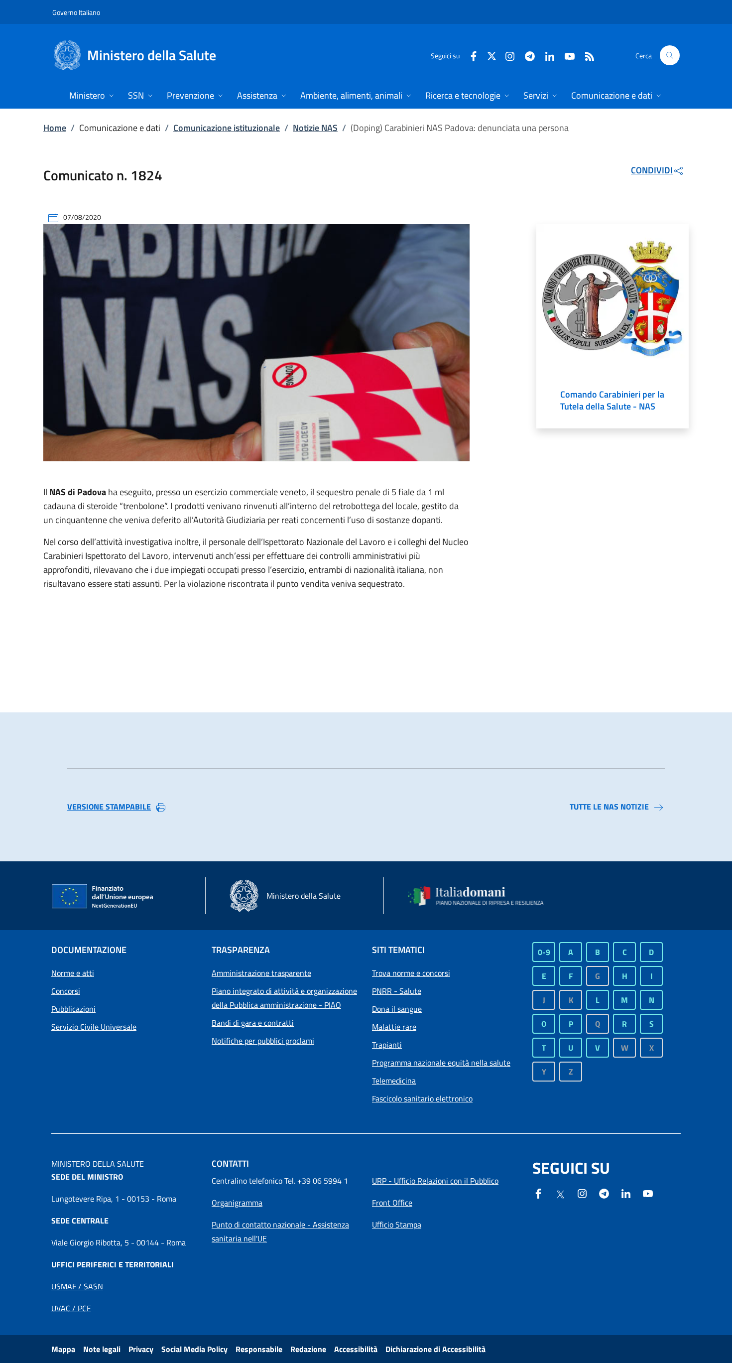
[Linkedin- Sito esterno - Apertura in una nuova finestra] (626, 1193)
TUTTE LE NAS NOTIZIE (609, 807)
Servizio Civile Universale (93, 1027)
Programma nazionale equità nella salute (441, 1063)
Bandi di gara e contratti (253, 1023)
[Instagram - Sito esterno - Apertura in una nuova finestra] (506, 55)
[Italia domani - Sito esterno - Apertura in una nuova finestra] (482, 896)
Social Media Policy (194, 1349)
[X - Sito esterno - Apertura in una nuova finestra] (492, 55)
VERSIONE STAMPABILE (109, 807)
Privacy (140, 1349)
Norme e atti (72, 973)
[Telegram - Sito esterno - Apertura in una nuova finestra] (604, 1193)
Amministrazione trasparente (261, 973)
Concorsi (65, 991)
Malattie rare (394, 1027)
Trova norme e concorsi (411, 973)
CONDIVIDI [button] (652, 170)
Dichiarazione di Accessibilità (435, 1349)
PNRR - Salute (396, 991)
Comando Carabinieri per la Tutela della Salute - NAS (612, 400)
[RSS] (586, 55)
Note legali (102, 1349)
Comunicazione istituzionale (226, 128)
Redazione (308, 1349)
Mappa (63, 1349)
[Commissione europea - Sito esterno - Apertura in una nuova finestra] (103, 897)
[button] (670, 55)
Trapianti (387, 1045)
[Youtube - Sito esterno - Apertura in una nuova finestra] (566, 55)
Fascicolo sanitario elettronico (422, 1098)
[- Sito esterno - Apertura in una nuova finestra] (648, 1193)
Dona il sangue (397, 1009)
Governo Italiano (76, 12)
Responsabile (259, 1349)
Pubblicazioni (73, 1009)
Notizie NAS (315, 128)
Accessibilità (355, 1349)
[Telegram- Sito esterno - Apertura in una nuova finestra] (526, 55)
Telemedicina (394, 1081)
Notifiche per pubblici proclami (263, 1041)
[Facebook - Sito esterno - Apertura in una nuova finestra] (470, 55)
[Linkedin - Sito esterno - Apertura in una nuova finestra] (546, 55)
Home (54, 128)
